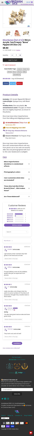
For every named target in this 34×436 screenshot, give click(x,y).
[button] (7, 78)
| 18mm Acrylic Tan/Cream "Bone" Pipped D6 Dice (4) (17, 42)
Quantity (5, 55)
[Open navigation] (2, 2)
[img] (8, 247)
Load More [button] (17, 343)
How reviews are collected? (11, 348)
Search (3, 415)
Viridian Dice (14, 429)
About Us (10, 415)
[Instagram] (8, 399)
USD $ (3, 418)
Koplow (18, 50)
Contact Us (18, 415)
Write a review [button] (17, 225)
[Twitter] (2, 399)
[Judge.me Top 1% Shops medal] (24, 366)
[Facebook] (5, 399)
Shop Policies (28, 415)
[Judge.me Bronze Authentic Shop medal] (17, 366)
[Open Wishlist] (30, 432)
